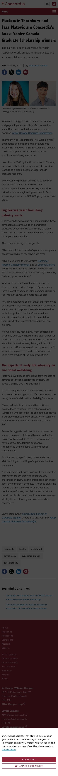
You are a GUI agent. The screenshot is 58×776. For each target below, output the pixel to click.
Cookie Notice (9, 749)
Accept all (29, 759)
